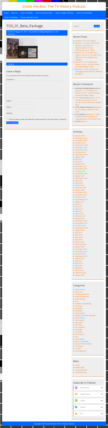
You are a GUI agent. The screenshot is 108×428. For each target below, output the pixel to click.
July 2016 (78, 232)
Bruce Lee (79, 292)
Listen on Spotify (27, 13)
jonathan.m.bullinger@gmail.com (43, 32)
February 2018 (80, 188)
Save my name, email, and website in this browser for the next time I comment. (37, 119)
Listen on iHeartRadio (84, 13)
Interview (78, 306)
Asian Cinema (80, 289)
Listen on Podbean (11, 17)
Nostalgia (78, 329)
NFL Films (78, 325)
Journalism (79, 308)
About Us (14, 13)
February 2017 (80, 216)
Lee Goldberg (80, 98)
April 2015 (79, 268)
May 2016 (79, 237)
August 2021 (80, 176)
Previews (78, 332)
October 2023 (80, 152)
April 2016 (79, 240)
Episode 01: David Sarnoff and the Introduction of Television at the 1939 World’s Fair (88, 116)
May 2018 (79, 181)
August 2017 (80, 202)
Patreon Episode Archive (29, 17)
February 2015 (80, 273)
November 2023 (81, 150)
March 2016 (79, 242)
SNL (76, 337)
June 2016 (79, 235)
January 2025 (80, 136)
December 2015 (81, 249)
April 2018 (79, 183)
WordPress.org (80, 372)
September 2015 (81, 256)
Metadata (78, 311)
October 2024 (80, 143)
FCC (76, 301)
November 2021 (81, 169)
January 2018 (80, 190)
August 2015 (80, 258)
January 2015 (80, 275)
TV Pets (78, 348)
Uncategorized (80, 351)
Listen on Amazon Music (44, 13)
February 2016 (80, 244)
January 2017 (80, 218)
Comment (10, 79)
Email (8, 107)
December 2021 (81, 166)
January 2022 (80, 164)
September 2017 (81, 199)
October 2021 (80, 171)
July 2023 (78, 159)
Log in (77, 365)
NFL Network (80, 327)
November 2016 (81, 223)
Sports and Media (81, 341)
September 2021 (81, 173)
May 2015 (79, 266)
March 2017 (79, 214)
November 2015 (81, 251)
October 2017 (80, 197)
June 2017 (79, 206)
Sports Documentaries (83, 344)
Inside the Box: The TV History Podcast (54, 6)
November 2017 (81, 195)
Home (6, 13)
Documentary (80, 299)
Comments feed (81, 370)
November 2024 (81, 140)
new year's (79, 322)
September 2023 (81, 154)
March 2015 (79, 270)
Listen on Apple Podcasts (64, 13)
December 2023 (81, 147)
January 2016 (80, 247)
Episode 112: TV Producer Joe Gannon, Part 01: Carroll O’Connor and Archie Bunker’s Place (87, 64)
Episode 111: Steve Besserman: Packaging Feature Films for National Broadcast (88, 71)
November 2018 (81, 178)
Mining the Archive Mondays (85, 315)
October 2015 (80, 254)
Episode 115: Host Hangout (85, 41)
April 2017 (79, 211)
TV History (79, 346)
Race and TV (79, 334)
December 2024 (81, 138)
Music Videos (80, 318)
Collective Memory (82, 296)
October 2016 (80, 225)
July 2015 (78, 261)
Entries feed (79, 367)
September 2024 (81, 145)
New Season (79, 320)
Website (9, 113)
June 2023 (79, 162)
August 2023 (80, 157)
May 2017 (79, 209)
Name (9, 101)
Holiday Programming (83, 304)
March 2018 (79, 185)
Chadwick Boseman (82, 294)
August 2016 (80, 230)
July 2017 (78, 204)
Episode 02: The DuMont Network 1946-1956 (88, 109)
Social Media (79, 339)
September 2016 (81, 228)
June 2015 (79, 263)
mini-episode (80, 313)
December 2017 (81, 192)
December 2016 (81, 221)
